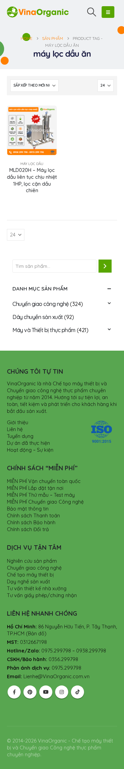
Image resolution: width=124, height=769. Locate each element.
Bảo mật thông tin (28, 509)
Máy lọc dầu (31, 164)
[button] (91, 12)
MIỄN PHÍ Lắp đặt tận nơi (35, 488)
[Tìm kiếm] (105, 266)
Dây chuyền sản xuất (37, 317)
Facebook (14, 692)
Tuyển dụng (20, 436)
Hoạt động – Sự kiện (30, 450)
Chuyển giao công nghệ (40, 303)
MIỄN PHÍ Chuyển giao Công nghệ (45, 502)
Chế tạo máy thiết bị (30, 575)
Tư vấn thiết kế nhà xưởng (36, 588)
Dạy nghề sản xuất (28, 582)
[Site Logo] (38, 12)
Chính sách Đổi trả (28, 529)
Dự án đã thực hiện (28, 443)
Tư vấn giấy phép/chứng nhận (42, 595)
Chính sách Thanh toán (33, 516)
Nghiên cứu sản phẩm (32, 561)
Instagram (61, 692)
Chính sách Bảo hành (31, 522)
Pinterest (30, 692)
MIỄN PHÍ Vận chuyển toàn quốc (44, 481)
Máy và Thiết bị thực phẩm (43, 330)
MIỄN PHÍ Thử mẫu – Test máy (41, 495)
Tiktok (77, 692)
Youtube (45, 692)
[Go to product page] (31, 130)
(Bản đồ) (36, 633)
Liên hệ (15, 429)
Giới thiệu (17, 422)
